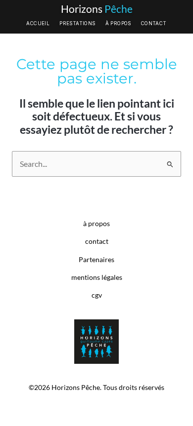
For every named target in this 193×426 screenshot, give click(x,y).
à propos (96, 224)
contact (96, 241)
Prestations (77, 23)
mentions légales (96, 277)
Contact (154, 23)
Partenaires (96, 260)
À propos (118, 23)
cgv (97, 295)
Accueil (37, 23)
